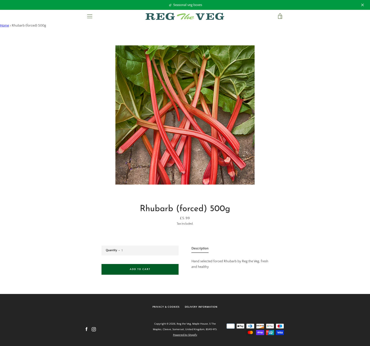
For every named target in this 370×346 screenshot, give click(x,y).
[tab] (200, 249)
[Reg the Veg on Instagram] (94, 329)
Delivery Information (201, 307)
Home (4, 25)
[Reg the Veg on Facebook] (86, 329)
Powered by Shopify (185, 334)
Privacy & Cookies (166, 307)
